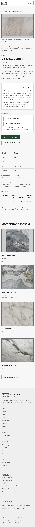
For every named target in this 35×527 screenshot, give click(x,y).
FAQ (3, 460)
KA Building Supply (18, 508)
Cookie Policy (19, 520)
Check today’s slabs (12, 118)
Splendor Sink (6, 508)
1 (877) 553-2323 (7, 480)
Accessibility (18, 522)
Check (29, 202)
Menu (29, 3)
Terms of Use (6, 522)
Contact (4, 465)
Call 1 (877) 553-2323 (13, 124)
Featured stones (6, 451)
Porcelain (5, 429)
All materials (5, 432)
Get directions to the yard (12, 142)
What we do (5, 445)
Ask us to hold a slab (10, 137)
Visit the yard (6, 462)
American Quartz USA (23, 505)
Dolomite (4, 423)
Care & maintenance (8, 457)
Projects (4, 454)
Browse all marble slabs (11, 377)
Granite (4, 417)
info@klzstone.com (7, 483)
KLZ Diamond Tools (8, 505)
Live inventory (6, 435)
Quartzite (4, 414)
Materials (4, 11)
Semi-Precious (6, 420)
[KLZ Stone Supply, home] (4, 3)
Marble (9, 11)
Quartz (4, 426)
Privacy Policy (7, 520)
